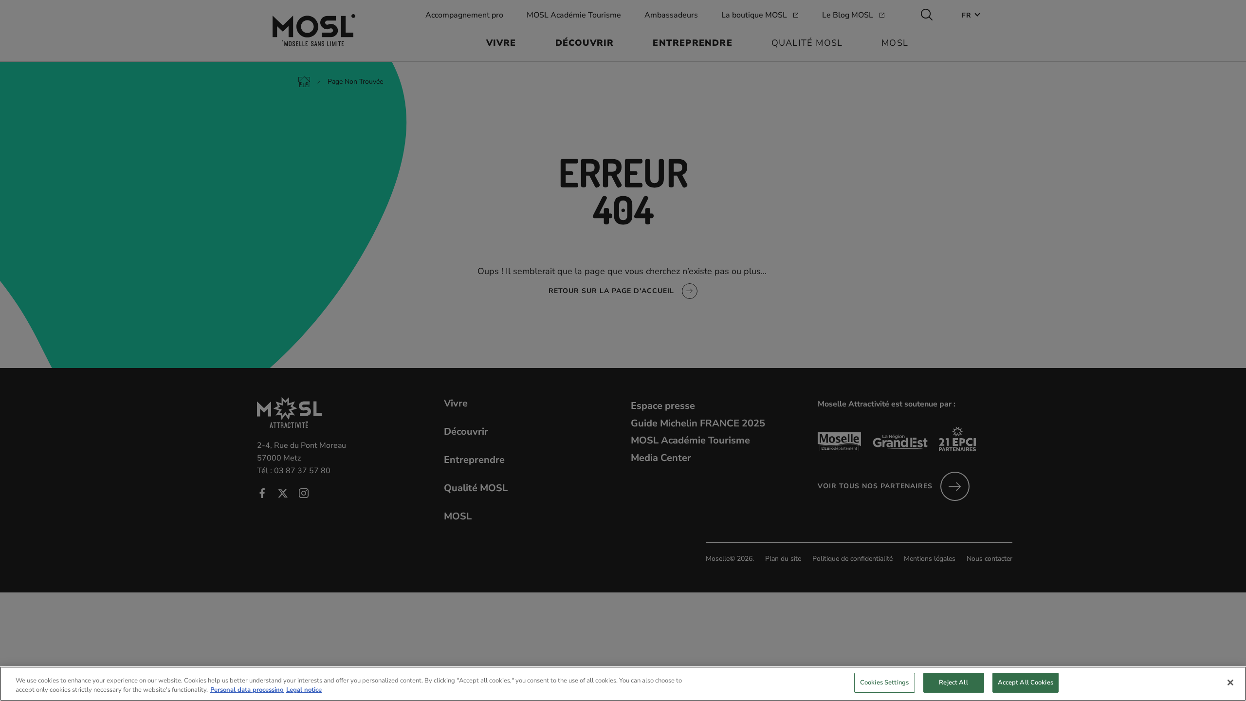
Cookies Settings (884, 682)
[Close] (1230, 682)
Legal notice (304, 690)
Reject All (953, 682)
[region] (623, 683)
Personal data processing (247, 690)
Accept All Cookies (1025, 682)
